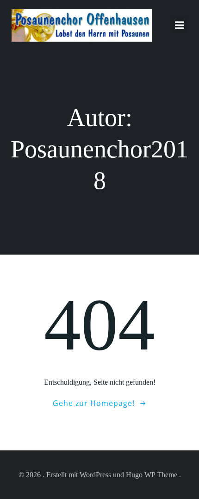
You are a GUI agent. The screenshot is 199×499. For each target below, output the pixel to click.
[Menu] (179, 25)
